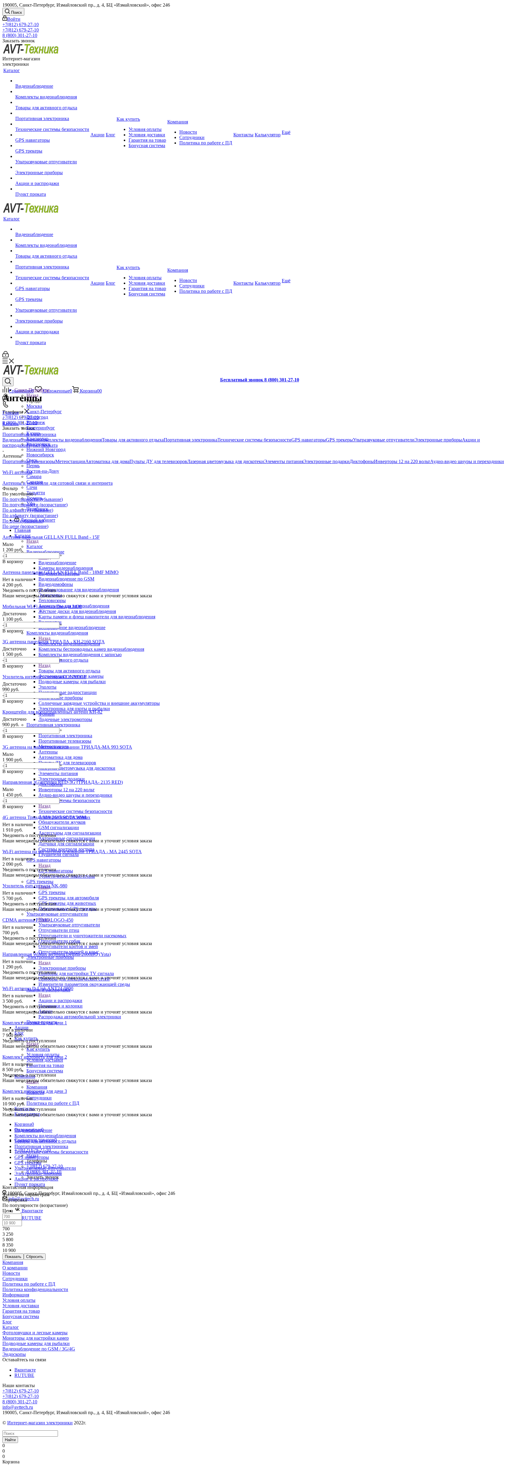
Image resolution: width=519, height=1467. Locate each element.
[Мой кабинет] (5, 355)
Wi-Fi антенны (17, 472)
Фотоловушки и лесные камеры (35, 1332)
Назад (32, 541)
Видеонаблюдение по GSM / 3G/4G (38, 1348)
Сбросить (34, 1256)
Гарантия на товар (21, 1311)
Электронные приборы (62, 968)
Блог (7, 1321)
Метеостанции (70, 461)
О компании (15, 1267)
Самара (33, 476)
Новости (11, 1273)
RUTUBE (30, 1217)
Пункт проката (42, 445)
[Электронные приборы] (52, 167)
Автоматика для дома (107, 461)
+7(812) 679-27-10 (20, 24)
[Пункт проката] (52, 189)
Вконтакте (31, 1210)
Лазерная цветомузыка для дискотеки (225, 461)
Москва (34, 406)
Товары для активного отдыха (69, 670)
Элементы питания (283, 461)
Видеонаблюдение (57, 562)
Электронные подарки (326, 461)
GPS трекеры (51, 892)
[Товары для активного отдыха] (52, 102)
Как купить (38, 1049)
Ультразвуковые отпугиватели (69, 924)
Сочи (31, 487)
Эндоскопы (14, 1354)
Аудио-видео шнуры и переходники (467, 461)
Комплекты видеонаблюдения (71, 439)
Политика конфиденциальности (35, 1289)
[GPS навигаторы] (52, 135)
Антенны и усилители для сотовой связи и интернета (57, 483)
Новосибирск (40, 454)
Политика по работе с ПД (28, 1284)
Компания (36, 1087)
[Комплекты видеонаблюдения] (52, 91)
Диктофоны (362, 461)
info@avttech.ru (17, 1407)
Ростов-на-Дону (42, 471)
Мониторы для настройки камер (35, 1338)
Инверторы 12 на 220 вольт (402, 461)
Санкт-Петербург (44, 411)
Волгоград (37, 417)
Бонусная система (20, 1316)
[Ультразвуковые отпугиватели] (52, 156)
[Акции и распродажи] (52, 178)
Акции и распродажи (60, 1000)
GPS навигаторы (308, 439)
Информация (15, 1294)
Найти (10, 1440)
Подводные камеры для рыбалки (36, 1343)
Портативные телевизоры (28, 461)
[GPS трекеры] (52, 145)
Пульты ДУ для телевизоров (158, 461)
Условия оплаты (18, 1300)
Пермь (33, 465)
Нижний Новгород (45, 449)
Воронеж (35, 422)
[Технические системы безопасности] (52, 124)
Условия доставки (20, 1305)
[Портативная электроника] (52, 113)
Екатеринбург (40, 427)
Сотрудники (15, 1278)
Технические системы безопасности (75, 811)
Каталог (34, 546)
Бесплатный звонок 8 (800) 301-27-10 (259, 379)
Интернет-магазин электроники (40, 1422)
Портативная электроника (65, 735)
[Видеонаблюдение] (52, 80)
